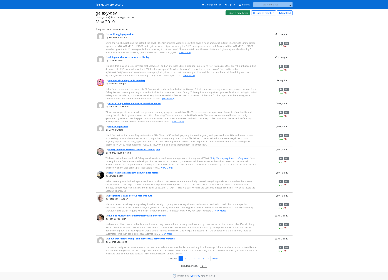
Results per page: (190, 265)
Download (286, 12)
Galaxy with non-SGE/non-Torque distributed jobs (134, 149)
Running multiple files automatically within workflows (137, 215)
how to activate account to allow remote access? (133, 172)
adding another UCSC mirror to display (128, 57)
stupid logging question (121, 34)
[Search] (290, 4)
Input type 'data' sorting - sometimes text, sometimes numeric (141, 238)
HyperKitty (194, 275)
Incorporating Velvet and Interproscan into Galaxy (134, 103)
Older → (216, 258)
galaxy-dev (106, 13)
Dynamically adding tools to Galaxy (126, 80)
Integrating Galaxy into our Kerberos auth (130, 195)
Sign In (231, 4)
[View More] (185, 52)
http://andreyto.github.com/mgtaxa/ (229, 158)
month (262, 12)
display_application (118, 126)
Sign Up (246, 4)
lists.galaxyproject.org (109, 5)
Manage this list (212, 4)
